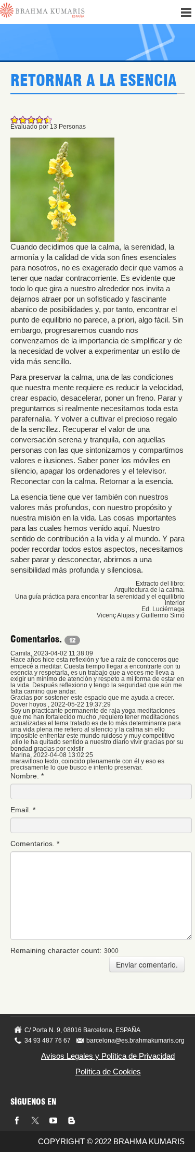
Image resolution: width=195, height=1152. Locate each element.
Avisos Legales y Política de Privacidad (108, 1055)
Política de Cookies (108, 1071)
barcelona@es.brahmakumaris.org (135, 1040)
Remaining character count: (55, 950)
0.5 (12, 119)
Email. (22, 810)
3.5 (37, 119)
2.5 (29, 119)
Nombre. (27, 776)
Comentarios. (34, 843)
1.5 (21, 119)
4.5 (46, 119)
